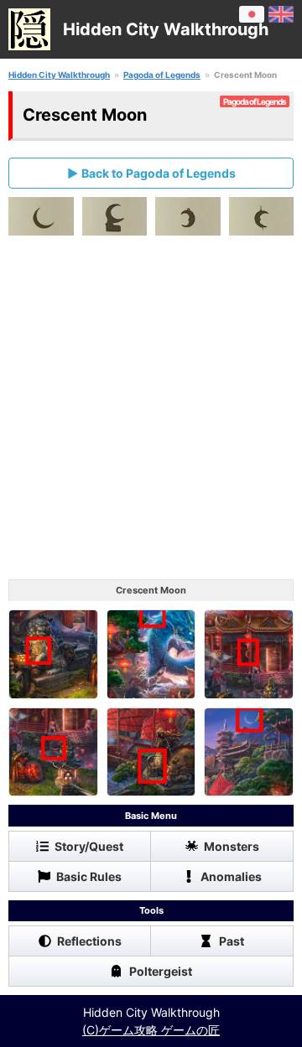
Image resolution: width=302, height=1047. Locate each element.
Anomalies (231, 876)
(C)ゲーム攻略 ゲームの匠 (151, 1030)
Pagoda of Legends (161, 75)
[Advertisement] (151, 411)
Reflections (89, 941)
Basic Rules (89, 876)
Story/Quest (89, 846)
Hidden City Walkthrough (59, 75)
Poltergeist (160, 971)
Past (231, 941)
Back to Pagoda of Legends (158, 173)
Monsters (231, 846)
